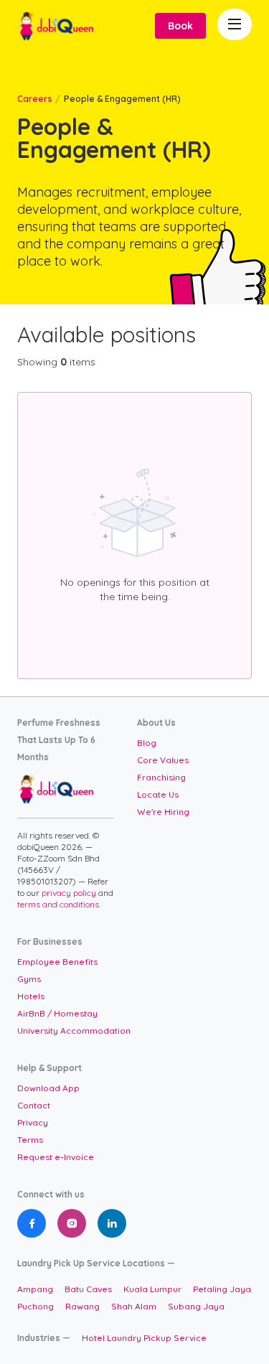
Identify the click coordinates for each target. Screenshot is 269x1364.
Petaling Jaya (222, 1289)
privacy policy (70, 892)
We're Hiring (163, 811)
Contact (33, 1105)
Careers (34, 98)
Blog (146, 742)
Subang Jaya (196, 1306)
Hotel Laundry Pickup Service (144, 1337)
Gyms (29, 978)
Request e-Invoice (55, 1157)
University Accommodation (74, 1030)
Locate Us (158, 794)
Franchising (161, 777)
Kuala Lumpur (152, 1289)
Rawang (82, 1306)
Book (180, 25)
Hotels (30, 996)
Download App (48, 1088)
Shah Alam (133, 1306)
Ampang (35, 1289)
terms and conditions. (58, 904)
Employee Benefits (57, 961)
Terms (30, 1139)
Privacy (32, 1122)
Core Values (163, 760)
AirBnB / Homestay (57, 1013)
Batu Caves (88, 1289)
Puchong (35, 1306)
